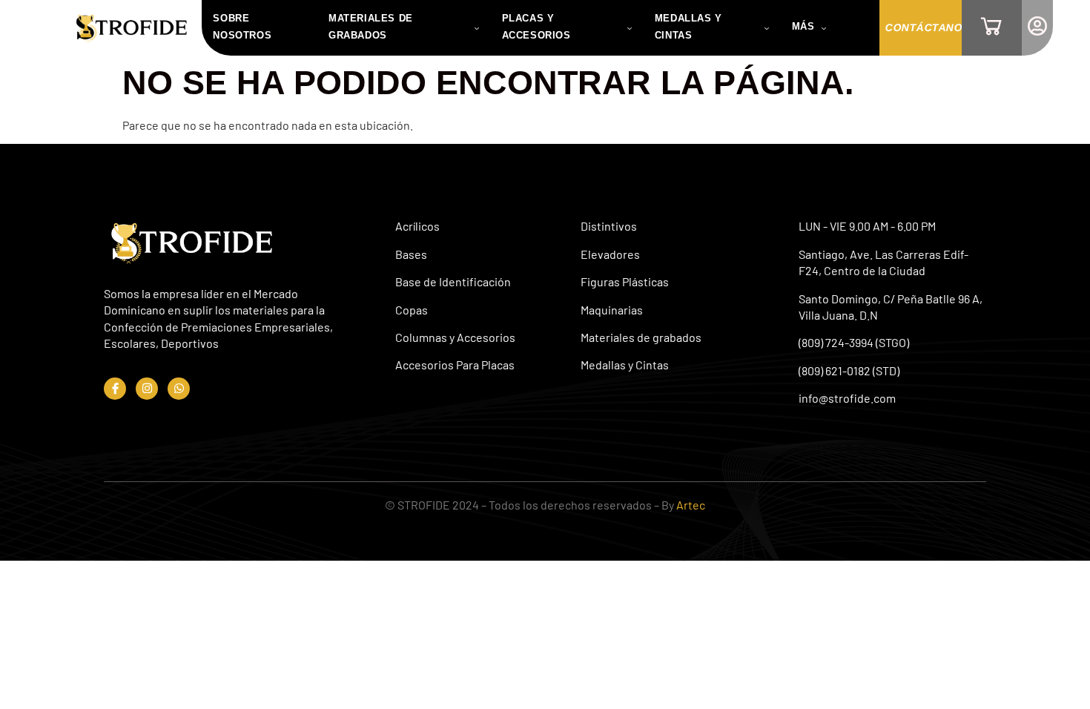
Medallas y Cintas (688, 26)
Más (803, 26)
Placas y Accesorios (536, 26)
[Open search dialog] (853, 28)
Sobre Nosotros (242, 26)
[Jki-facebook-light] (115, 388)
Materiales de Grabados (370, 26)
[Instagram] (147, 388)
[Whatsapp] (179, 388)
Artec (690, 505)
